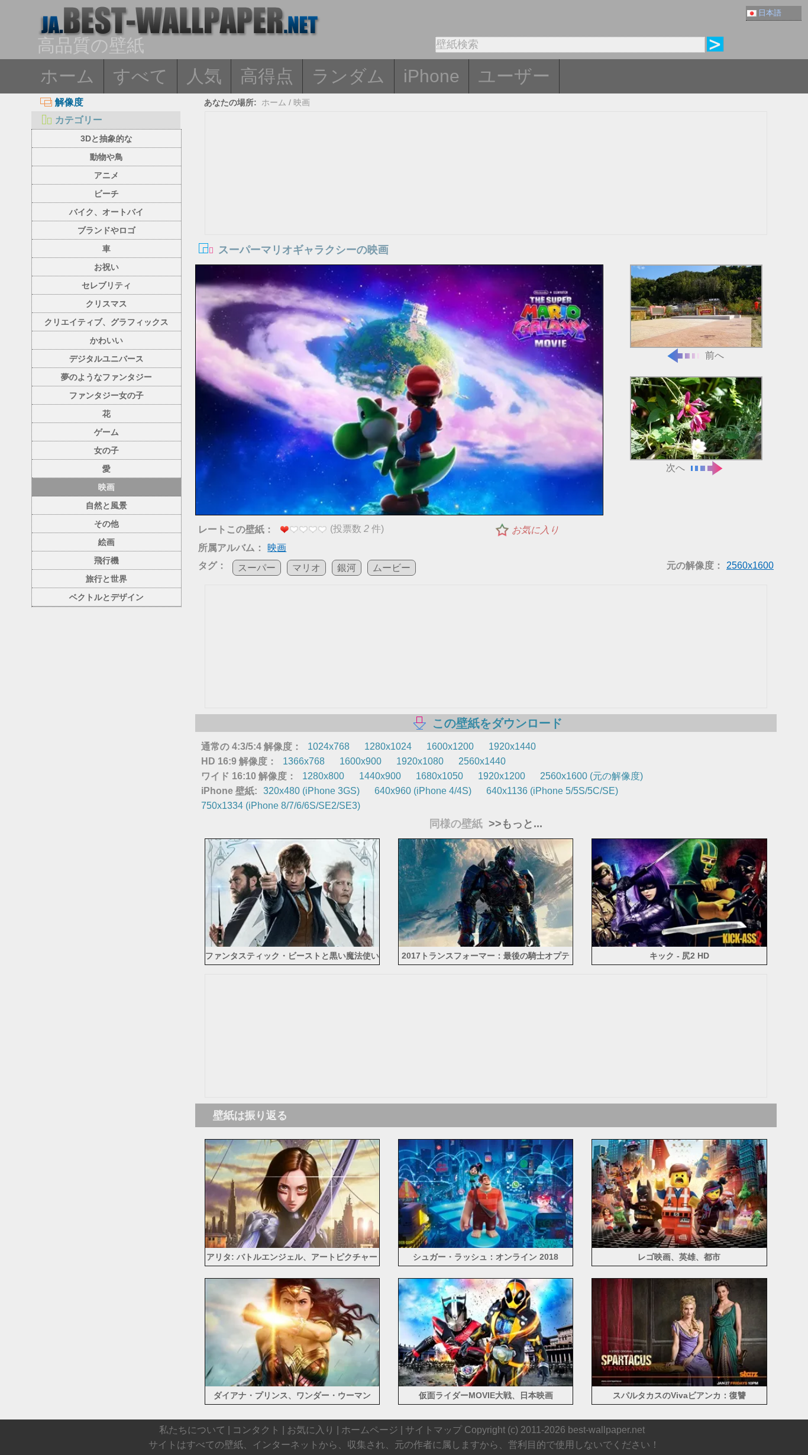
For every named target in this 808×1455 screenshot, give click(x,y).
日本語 (769, 12)
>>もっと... (514, 824)
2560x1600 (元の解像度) (591, 776)
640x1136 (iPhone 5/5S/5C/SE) (552, 791)
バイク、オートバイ (106, 212)
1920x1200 (501, 776)
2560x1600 (750, 565)
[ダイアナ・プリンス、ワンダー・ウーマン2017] (292, 1384)
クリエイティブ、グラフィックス (106, 322)
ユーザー (514, 76)
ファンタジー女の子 (106, 395)
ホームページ (369, 1430)
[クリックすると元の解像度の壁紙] (399, 392)
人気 (204, 76)
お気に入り (535, 530)
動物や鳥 (106, 157)
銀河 (346, 568)
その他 (106, 523)
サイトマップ (433, 1430)
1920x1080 (420, 761)
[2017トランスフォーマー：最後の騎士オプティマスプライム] (486, 945)
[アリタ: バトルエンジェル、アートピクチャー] (292, 1245)
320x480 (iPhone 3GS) (311, 791)
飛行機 (106, 560)
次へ (675, 468)
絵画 (106, 542)
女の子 (106, 450)
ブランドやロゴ (106, 230)
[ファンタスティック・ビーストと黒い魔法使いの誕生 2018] (292, 945)
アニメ (106, 175)
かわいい (106, 340)
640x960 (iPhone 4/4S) (422, 791)
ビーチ (106, 193)
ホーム (67, 76)
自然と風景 (106, 505)
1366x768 (304, 761)
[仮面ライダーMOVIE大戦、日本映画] (486, 1384)
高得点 (266, 76)
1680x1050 (439, 776)
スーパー (257, 568)
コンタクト (256, 1430)
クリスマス (106, 303)
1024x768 (329, 746)
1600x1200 (450, 746)
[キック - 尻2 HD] (679, 945)
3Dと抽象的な (106, 138)
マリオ (306, 568)
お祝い (106, 267)
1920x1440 (512, 746)
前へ (714, 355)
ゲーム (106, 432)
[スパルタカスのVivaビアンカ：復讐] (679, 1384)
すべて (140, 76)
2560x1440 (482, 761)
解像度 (69, 102)
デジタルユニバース (106, 358)
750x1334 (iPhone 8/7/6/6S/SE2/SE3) (280, 806)
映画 (106, 487)
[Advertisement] (486, 200)
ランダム (348, 76)
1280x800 (323, 776)
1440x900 (380, 776)
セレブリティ (106, 285)
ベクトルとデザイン (106, 597)
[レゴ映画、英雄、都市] (679, 1245)
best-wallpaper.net (606, 1430)
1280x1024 (388, 746)
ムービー (392, 568)
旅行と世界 (106, 578)
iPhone (431, 76)
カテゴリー (78, 120)
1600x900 (361, 761)
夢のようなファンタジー (106, 377)
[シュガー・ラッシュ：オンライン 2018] (486, 1245)
